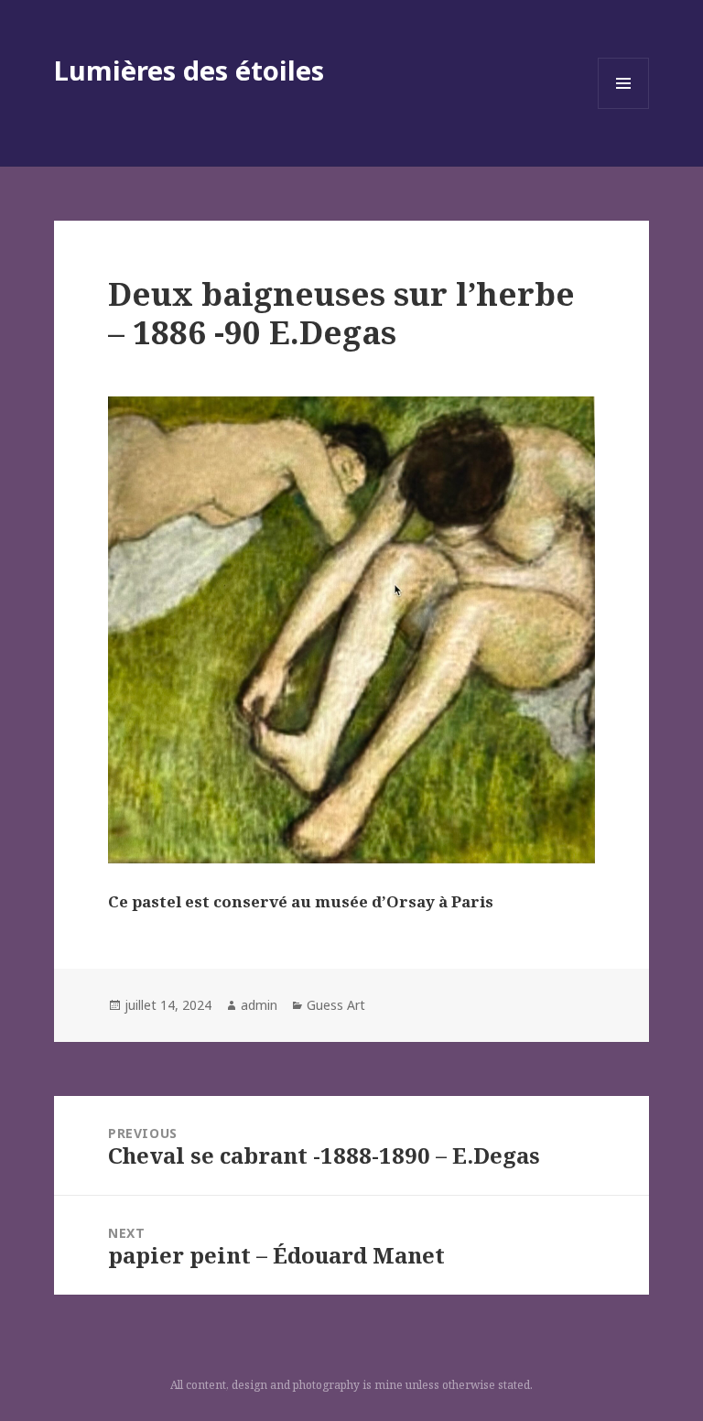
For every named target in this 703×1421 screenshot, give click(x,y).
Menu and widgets (624, 108)
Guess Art (336, 1005)
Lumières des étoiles (189, 70)
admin (259, 1005)
